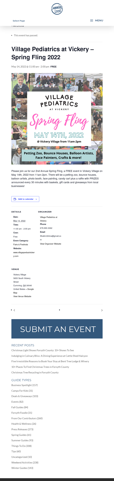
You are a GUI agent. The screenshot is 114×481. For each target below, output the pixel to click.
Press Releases (19, 429)
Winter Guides (19, 467)
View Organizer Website (50, 243)
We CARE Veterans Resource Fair (33, 310)
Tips (13, 451)
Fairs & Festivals (20, 244)
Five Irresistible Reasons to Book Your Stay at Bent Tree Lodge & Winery (50, 361)
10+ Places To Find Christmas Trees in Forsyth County (40, 366)
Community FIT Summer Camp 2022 (81, 310)
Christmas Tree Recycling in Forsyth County (35, 372)
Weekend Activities (21, 462)
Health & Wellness (21, 423)
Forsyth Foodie (19, 412)
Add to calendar (25, 199)
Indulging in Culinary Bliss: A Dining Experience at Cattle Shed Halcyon (49, 355)
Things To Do (18, 445)
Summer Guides (20, 440)
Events (15, 401)
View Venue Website (22, 296)
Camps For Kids (19, 390)
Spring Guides (19, 434)
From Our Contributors (24, 418)
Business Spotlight (21, 385)
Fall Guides (17, 407)
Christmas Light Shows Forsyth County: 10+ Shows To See (42, 350)
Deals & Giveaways (21, 396)
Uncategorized (19, 456)
